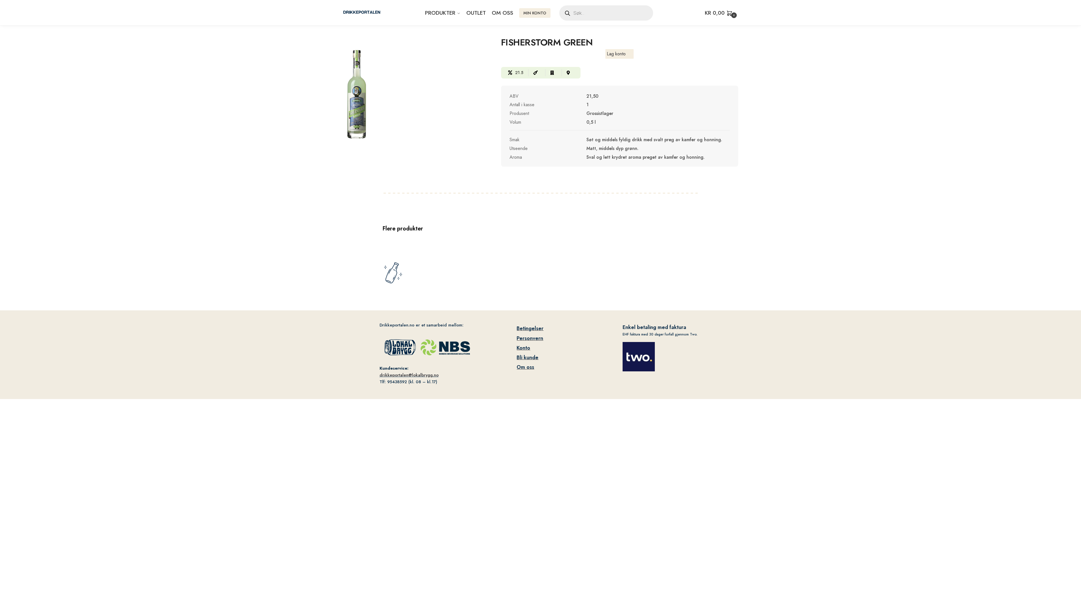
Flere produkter (402, 229)
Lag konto (616, 54)
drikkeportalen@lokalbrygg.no (409, 375)
